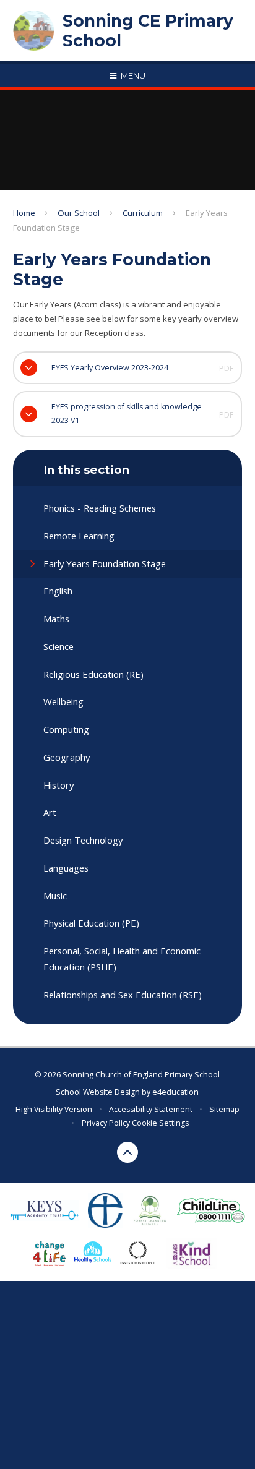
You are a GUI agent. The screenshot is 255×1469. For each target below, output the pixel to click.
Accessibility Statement (150, 1109)
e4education (175, 1092)
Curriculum (143, 212)
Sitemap (224, 1109)
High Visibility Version (53, 1109)
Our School (79, 212)
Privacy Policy (106, 1123)
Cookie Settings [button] (160, 1123)
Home (24, 212)
